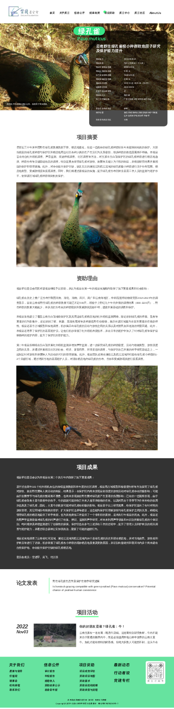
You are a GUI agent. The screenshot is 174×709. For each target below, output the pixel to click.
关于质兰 (64, 13)
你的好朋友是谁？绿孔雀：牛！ (102, 626)
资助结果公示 (52, 685)
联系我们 (14, 690)
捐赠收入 (50, 680)
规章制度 (94, 13)
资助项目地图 (87, 675)
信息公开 (79, 13)
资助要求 (84, 680)
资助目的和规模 (88, 685)
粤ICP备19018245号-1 (108, 703)
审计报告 (50, 671)
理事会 (13, 680)
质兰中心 (124, 13)
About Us (155, 13)
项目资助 (109, 13)
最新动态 (121, 665)
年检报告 (50, 675)
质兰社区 (139, 13)
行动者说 (121, 673)
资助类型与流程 (88, 690)
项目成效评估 (87, 671)
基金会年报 (51, 690)
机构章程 (14, 685)
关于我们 (17, 665)
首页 (52, 13)
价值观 (13, 675)
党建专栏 (121, 680)
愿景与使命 (15, 671)
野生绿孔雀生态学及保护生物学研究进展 (76, 581)
